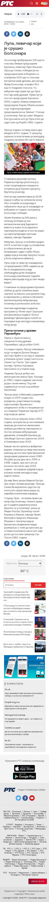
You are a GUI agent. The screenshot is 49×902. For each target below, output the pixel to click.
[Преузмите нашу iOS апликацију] (24, 768)
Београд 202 (30, 861)
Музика (8, 837)
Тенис (39, 824)
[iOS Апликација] (24, 666)
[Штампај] (27, 34)
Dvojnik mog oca (12, 702)
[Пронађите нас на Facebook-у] (25, 798)
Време (41, 815)
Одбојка (6, 826)
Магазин (12, 835)
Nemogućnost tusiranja (15, 715)
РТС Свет (36, 848)
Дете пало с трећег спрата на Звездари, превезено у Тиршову (18, 645)
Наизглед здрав (32, 844)
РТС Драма (19, 850)
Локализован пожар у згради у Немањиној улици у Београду (17, 633)
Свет (35, 811)
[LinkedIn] (20, 34)
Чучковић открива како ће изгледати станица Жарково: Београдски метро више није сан (16, 596)
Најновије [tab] (8, 578)
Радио (6, 859)
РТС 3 (26, 848)
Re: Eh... (8, 740)
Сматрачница (27, 817)
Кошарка (29, 824)
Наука (41, 839)
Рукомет (17, 826)
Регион (27, 811)
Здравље (19, 839)
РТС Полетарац (29, 855)
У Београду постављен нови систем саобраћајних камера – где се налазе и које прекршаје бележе (17, 609)
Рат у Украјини (29, 815)
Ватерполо (29, 826)
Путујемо (33, 837)
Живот (21, 835)
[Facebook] (7, 34)
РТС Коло (19, 853)
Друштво (27, 813)
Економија (39, 813)
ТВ (4, 848)
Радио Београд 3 (14, 861)
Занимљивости (34, 835)
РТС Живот (32, 850)
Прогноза (11, 563)
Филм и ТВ (31, 839)
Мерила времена (11, 815)
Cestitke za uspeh (12, 727)
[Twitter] (13, 34)
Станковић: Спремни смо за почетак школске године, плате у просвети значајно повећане (18, 622)
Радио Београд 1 (20, 859)
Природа (7, 842)
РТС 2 (18, 848)
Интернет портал (30, 875)
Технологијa (20, 837)
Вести (6, 811)
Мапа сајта (37, 881)
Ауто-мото (9, 828)
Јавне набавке (38, 872)
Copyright (21, 891)
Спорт (9, 824)
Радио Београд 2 (38, 859)
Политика (16, 811)
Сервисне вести (11, 817)
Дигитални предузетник (25, 842)
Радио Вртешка (21, 866)
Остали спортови (25, 828)
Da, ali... (8, 689)
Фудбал (18, 824)
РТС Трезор (32, 853)
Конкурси (15, 875)
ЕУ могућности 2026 (24, 820)
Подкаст (40, 817)
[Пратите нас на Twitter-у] (18, 798)
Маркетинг (24, 872)
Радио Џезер (37, 866)
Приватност (10, 891)
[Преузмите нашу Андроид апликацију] (24, 776)
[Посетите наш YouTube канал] (32, 798)
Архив (24, 868)
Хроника (16, 813)
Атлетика (41, 826)
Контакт (13, 872)
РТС (5, 872)
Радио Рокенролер (27, 864)
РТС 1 (10, 848)
